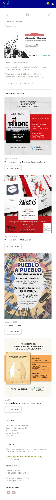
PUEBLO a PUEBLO (12, 325)
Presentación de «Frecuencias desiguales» (22, 403)
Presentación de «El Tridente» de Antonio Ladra (24, 162)
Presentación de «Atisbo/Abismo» (19, 240)
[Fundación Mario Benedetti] (5, 4)
